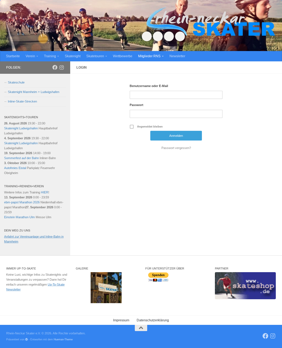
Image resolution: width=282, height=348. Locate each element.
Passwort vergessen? (176, 148)
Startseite (13, 56)
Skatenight (73, 56)
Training (50, 56)
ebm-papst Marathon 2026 (22, 202)
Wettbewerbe (122, 56)
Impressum (121, 320)
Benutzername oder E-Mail (149, 86)
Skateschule (16, 82)
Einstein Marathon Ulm (19, 217)
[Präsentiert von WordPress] (26, 339)
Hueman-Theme (63, 339)
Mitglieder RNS (149, 56)
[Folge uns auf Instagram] (61, 67)
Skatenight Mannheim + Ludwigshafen (33, 92)
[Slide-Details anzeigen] (245, 285)
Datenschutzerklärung (153, 320)
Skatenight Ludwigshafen (21, 128)
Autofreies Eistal (15, 168)
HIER (44, 192)
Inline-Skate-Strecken (22, 101)
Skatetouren (95, 56)
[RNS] (54, 67)
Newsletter (177, 56)
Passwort (136, 105)
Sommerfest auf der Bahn (21, 158)
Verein (30, 56)
